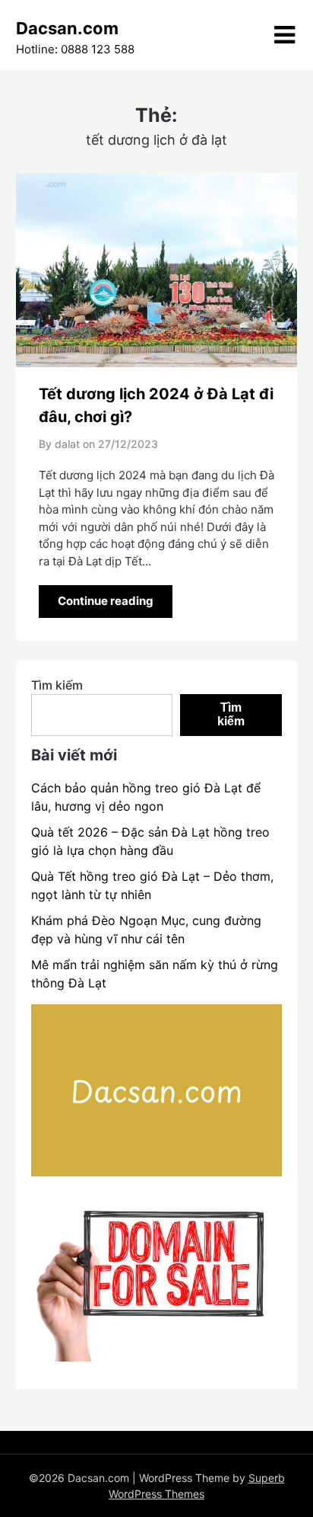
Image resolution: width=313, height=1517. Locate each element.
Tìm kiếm (57, 685)
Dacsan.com (67, 28)
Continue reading (105, 601)
